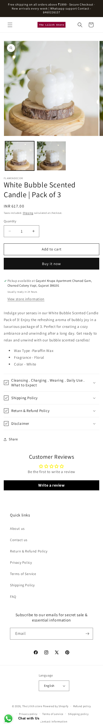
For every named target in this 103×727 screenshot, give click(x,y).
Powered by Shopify (56, 706)
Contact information (53, 721)
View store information (26, 299)
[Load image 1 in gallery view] (19, 156)
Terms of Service (23, 574)
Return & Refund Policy (28, 551)
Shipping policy (78, 714)
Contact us (19, 540)
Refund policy (82, 706)
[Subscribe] (87, 634)
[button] (10, 24)
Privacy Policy (21, 562)
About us (17, 528)
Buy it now (51, 263)
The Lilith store (32, 706)
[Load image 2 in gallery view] (51, 156)
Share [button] (13, 439)
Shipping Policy (22, 585)
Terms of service (52, 714)
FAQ (13, 596)
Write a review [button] (51, 485)
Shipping (28, 213)
